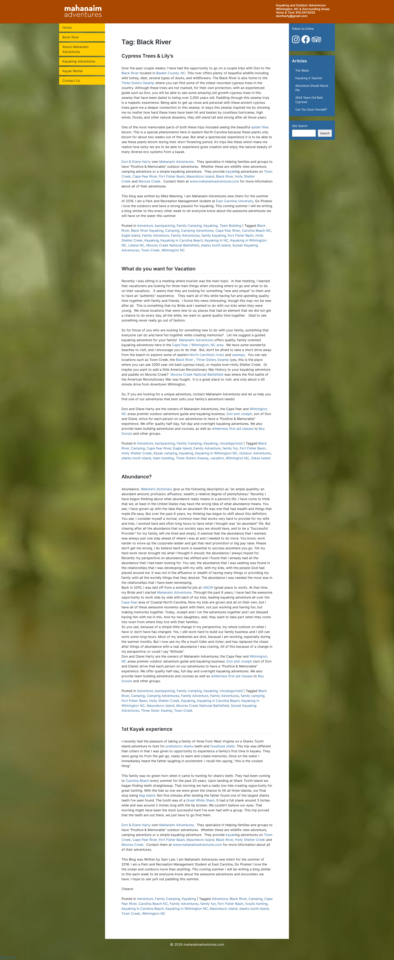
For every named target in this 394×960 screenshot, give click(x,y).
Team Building (230, 225)
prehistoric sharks (180, 746)
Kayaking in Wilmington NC (216, 453)
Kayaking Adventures (78, 61)
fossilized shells (222, 746)
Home (67, 27)
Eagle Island (130, 235)
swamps (238, 355)
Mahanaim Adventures (176, 162)
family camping (253, 696)
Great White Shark (200, 800)
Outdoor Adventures (255, 453)
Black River (130, 73)
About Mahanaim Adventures (75, 49)
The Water (302, 70)
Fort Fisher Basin (172, 176)
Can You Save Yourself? (311, 109)
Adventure (145, 225)
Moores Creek (149, 181)
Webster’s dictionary (156, 489)
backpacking (165, 225)
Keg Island (147, 795)
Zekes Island (260, 458)
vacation (217, 458)
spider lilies (260, 127)
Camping (172, 230)
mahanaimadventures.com (203, 944)
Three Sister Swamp (156, 710)
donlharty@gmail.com (291, 16)
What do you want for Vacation (158, 269)
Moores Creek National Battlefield (172, 245)
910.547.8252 (305, 12)
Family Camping (189, 225)
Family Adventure (155, 235)
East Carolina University (234, 201)
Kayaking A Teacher (308, 78)
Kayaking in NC (216, 240)
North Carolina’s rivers (207, 355)
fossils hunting (256, 904)
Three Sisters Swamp (137, 83)
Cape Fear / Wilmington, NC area (197, 345)
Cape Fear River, (145, 176)
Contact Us (71, 81)
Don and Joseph (239, 414)
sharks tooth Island (215, 245)
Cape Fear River (227, 230)
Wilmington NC (173, 250)
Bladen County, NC (171, 73)
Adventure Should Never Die (311, 88)
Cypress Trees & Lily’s (147, 56)
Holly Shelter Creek (136, 453)
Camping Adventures (197, 230)
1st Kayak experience (146, 729)
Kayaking (211, 225)
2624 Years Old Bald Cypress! (309, 100)
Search (325, 133)
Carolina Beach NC (256, 230)
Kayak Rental (72, 71)
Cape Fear (129, 602)
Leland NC (136, 245)
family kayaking (214, 235)
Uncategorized (231, 443)
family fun (230, 448)
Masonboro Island (200, 176)
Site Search (299, 126)
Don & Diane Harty (136, 162)
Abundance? (136, 477)
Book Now (70, 37)
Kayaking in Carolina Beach (181, 240)
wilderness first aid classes (232, 428)
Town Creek (150, 250)
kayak (230, 171)
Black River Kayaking (147, 230)
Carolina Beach (137, 781)
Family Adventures (185, 235)
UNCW (208, 587)
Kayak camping (165, 453)
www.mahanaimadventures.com (214, 181)
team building (163, 458)
